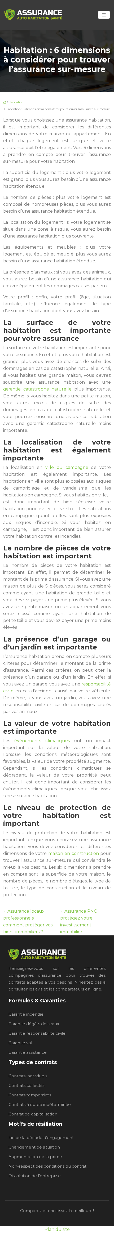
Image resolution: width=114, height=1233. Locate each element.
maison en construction (73, 853)
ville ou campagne (66, 467)
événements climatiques (42, 740)
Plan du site (57, 1229)
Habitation (16, 102)
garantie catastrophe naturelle (37, 389)
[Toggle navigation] (104, 15)
